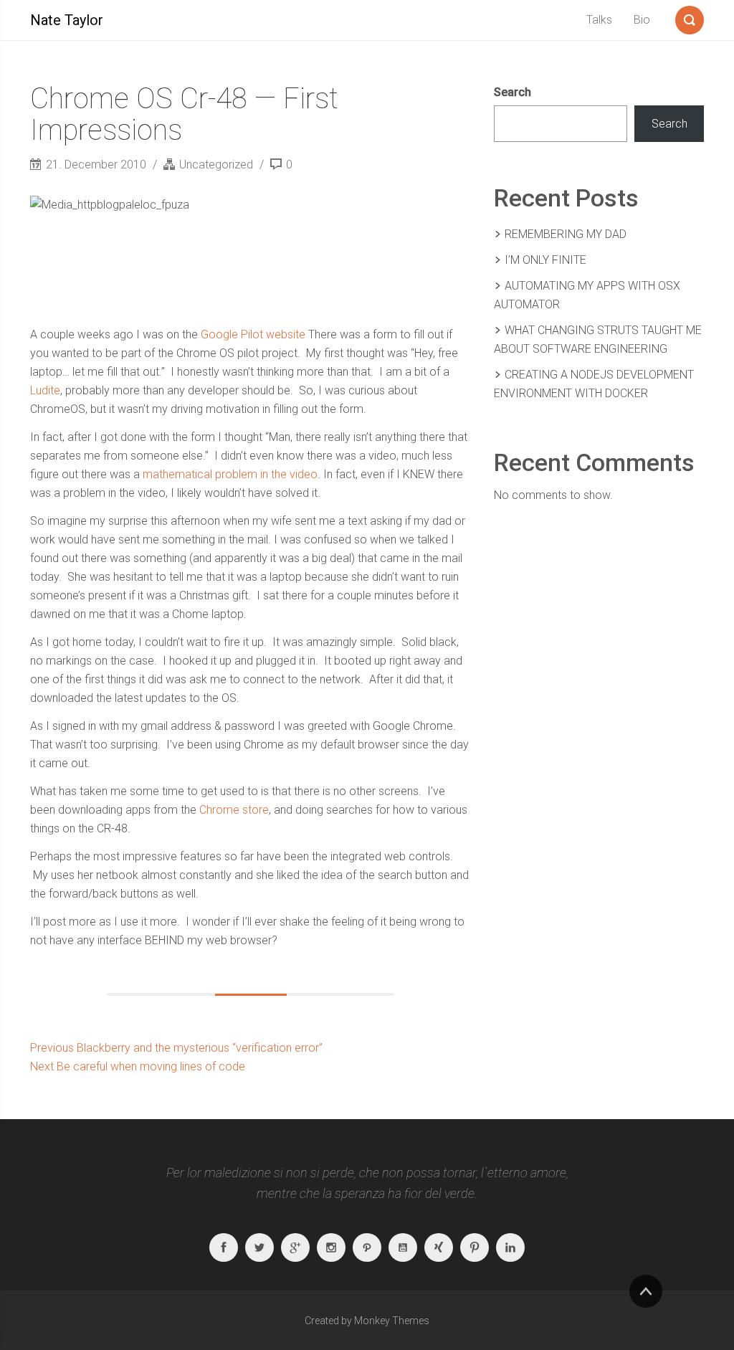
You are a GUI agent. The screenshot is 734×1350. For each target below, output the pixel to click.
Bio (642, 20)
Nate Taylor (66, 20)
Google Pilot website (253, 334)
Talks (599, 20)
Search (512, 92)
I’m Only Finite (545, 260)
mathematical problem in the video (230, 474)
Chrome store (234, 810)
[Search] (689, 17)
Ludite (45, 390)
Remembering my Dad (565, 234)
